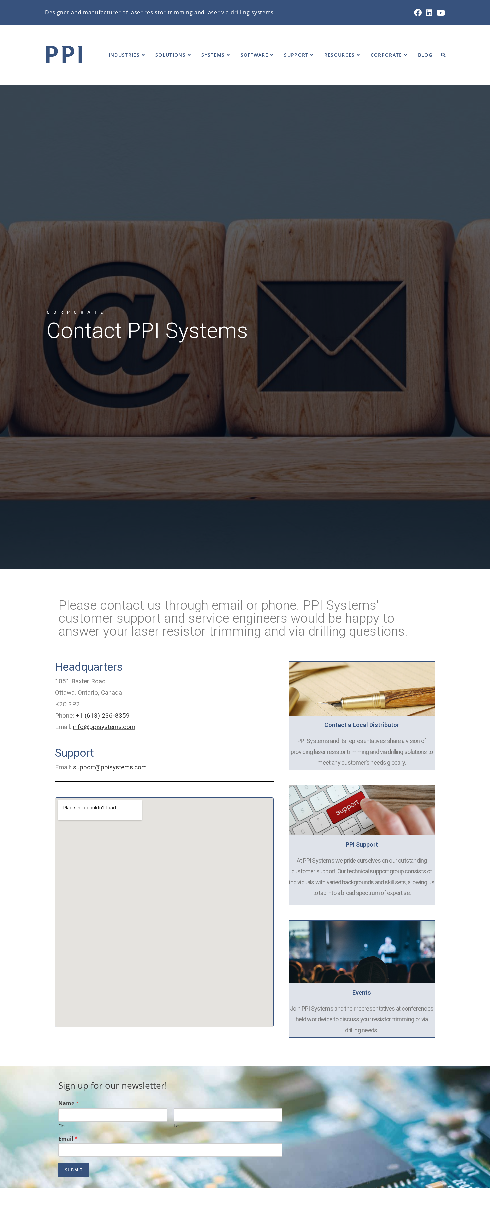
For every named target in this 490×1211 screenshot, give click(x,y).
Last (178, 1126)
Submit (74, 1170)
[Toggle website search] (443, 54)
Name (68, 1103)
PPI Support (362, 844)
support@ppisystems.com (110, 767)
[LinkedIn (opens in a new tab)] (429, 13)
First (62, 1126)
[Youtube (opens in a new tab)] (439, 13)
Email (68, 1138)
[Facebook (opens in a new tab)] (418, 13)
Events (361, 992)
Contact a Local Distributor (361, 724)
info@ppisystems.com (104, 727)
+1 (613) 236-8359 (103, 715)
